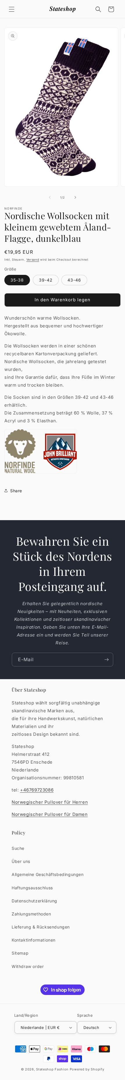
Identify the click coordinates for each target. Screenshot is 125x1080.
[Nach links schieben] (49, 197)
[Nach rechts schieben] (75, 197)
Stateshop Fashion (52, 1069)
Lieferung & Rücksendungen (41, 926)
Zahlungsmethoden (31, 913)
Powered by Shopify (87, 1069)
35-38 (17, 279)
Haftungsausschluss (32, 887)
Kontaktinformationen (34, 939)
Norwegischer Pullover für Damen (50, 814)
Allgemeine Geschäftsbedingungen (48, 874)
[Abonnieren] (106, 659)
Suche (18, 848)
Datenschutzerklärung (34, 900)
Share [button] (16, 490)
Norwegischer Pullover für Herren (50, 802)
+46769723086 (36, 790)
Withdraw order (28, 966)
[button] (11, 9)
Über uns (21, 861)
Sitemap (20, 953)
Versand (32, 259)
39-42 (46, 279)
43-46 (74, 279)
